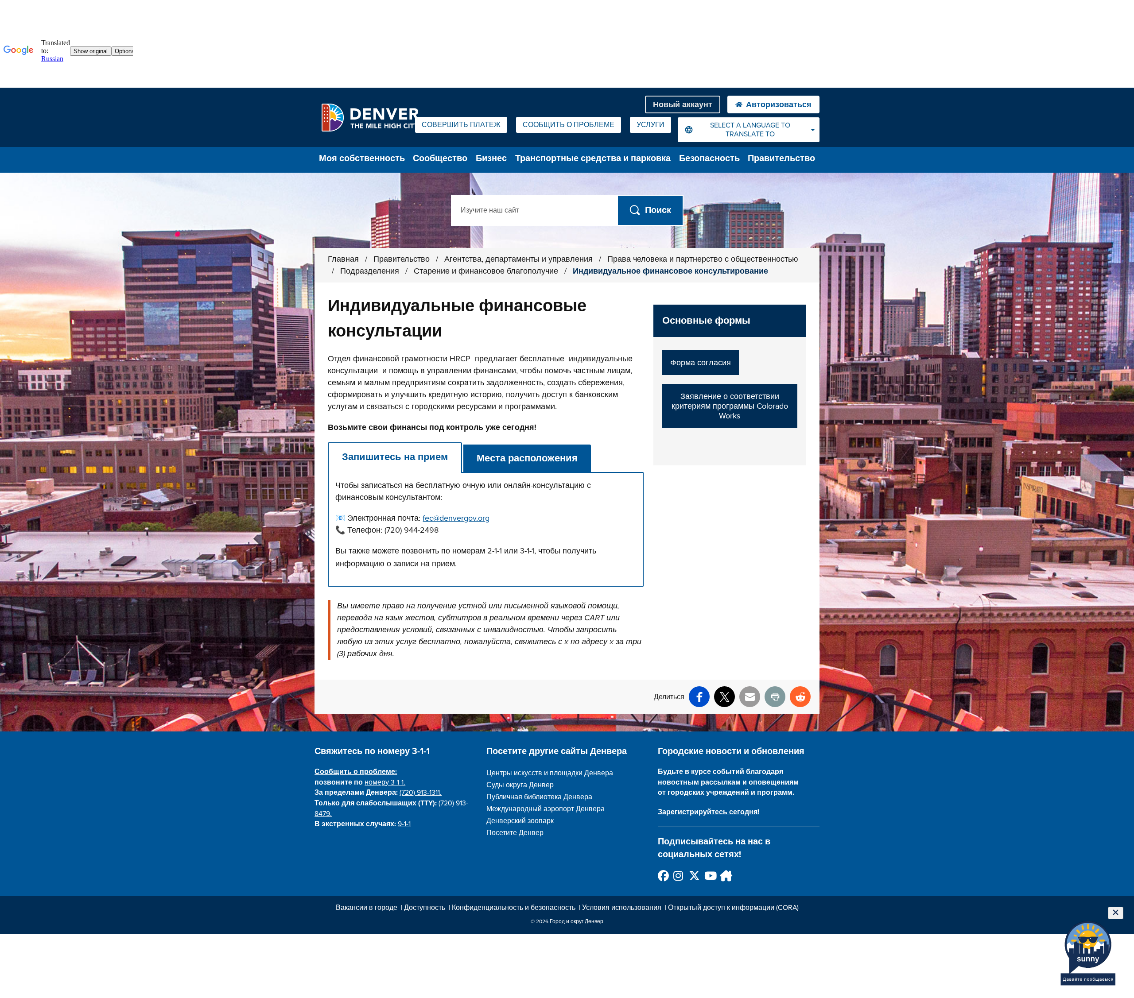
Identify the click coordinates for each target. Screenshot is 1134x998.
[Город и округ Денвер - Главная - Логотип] (369, 117)
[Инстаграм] (678, 875)
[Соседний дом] (725, 875)
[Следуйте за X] (694, 875)
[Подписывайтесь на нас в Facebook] (663, 875)
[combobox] (748, 129)
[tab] (395, 457)
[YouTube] (709, 875)
